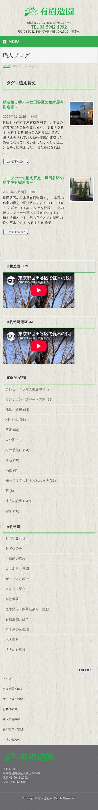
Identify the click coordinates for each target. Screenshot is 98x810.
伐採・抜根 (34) (17, 409)
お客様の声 (13, 548)
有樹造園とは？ (17, 619)
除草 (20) (12, 511)
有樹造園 (43, 798)
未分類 (34, 116)
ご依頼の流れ (15, 558)
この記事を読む (15, 161)
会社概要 (12, 599)
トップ (7, 678)
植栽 (32, 192)
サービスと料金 (17, 579)
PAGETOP (84, 669)
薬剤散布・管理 (13, 729)
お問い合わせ (15, 538)
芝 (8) (9, 491)
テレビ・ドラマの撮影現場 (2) (28, 389)
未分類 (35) (14, 440)
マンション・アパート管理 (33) (29, 399)
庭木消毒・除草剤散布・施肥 (27, 609)
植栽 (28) (12, 460)
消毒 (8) (11, 470)
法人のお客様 (15, 650)
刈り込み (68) (15, 419)
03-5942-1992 (53, 27)
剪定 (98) (12, 430)
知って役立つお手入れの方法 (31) (30, 480)
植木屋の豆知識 (17, 629)
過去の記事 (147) (18, 501)
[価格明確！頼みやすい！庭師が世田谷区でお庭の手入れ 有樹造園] (49, 13)
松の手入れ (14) (17, 450)
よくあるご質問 (17, 569)
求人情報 (12, 639)
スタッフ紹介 (15, 589)
